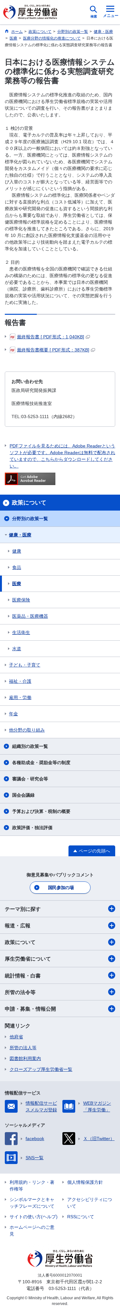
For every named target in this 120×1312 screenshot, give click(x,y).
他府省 (16, 1036)
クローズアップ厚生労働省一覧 (41, 1069)
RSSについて (80, 1216)
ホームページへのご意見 (32, 1230)
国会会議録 (23, 795)
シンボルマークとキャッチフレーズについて (32, 1203)
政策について (20, 942)
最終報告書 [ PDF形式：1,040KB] (50, 336)
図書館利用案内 (25, 1058)
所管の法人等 (23, 1047)
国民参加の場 (61, 887)
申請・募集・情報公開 (30, 1009)
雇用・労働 (20, 697)
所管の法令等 (20, 992)
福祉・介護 (20, 681)
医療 (16, 583)
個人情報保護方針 (85, 1182)
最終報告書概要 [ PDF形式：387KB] (53, 349)
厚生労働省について (28, 959)
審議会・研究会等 (30, 778)
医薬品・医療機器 (30, 616)
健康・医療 (20, 534)
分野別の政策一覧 (30, 518)
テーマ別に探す (23, 909)
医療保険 (21, 599)
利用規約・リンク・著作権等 (32, 1185)
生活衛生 (21, 632)
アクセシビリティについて (89, 1203)
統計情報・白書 (23, 975)
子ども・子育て (24, 664)
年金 (13, 713)
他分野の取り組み (27, 730)
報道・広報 (17, 925)
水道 (16, 648)
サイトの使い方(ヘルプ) (34, 1216)
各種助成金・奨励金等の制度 (41, 762)
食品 (16, 567)
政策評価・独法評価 (32, 827)
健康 (16, 551)
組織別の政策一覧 (30, 746)
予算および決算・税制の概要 (41, 811)
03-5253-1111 (62, 1288)
